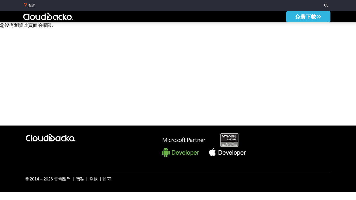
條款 (93, 179)
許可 (107, 179)
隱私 (80, 179)
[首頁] (54, 17)
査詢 (31, 5)
